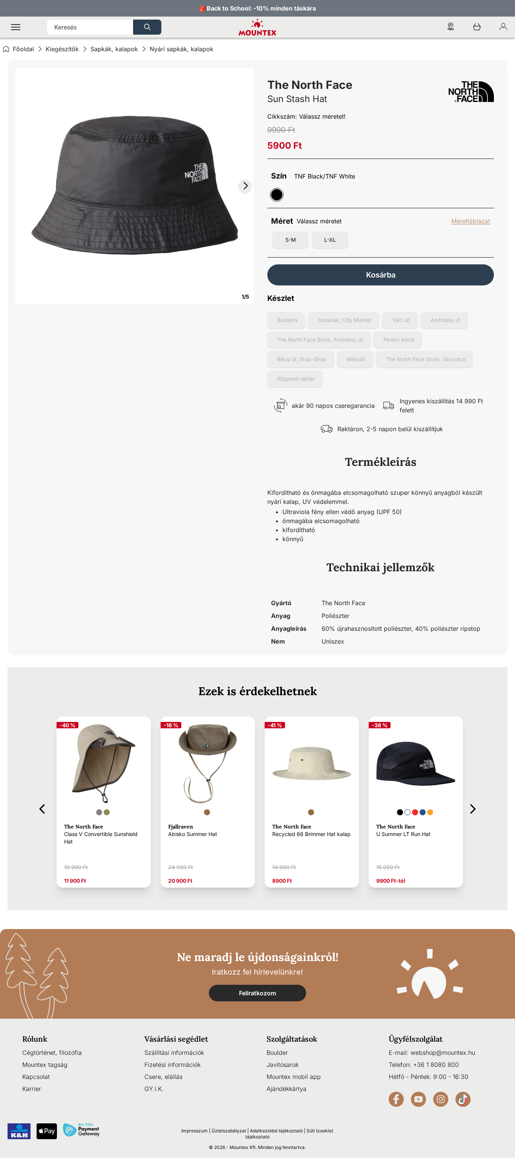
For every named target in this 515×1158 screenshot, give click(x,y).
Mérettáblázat (470, 221)
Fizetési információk (172, 1064)
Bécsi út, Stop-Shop (301, 359)
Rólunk (35, 1039)
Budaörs (287, 320)
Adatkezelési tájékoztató (276, 1131)
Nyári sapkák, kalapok (181, 49)
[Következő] (473, 807)
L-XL (330, 239)
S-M (290, 239)
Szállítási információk (174, 1052)
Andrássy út (445, 320)
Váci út (400, 320)
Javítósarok (283, 1064)
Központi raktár (296, 378)
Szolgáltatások (292, 1039)
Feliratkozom (257, 993)
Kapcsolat (36, 1076)
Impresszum (194, 1131)
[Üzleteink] (450, 27)
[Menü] (15, 27)
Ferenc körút (398, 339)
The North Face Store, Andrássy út (320, 339)
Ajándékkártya (287, 1088)
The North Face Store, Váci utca (425, 359)
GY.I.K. (154, 1088)
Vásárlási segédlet (176, 1039)
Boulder (277, 1052)
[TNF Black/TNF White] (276, 194)
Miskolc (356, 359)
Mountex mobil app (294, 1076)
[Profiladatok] (503, 27)
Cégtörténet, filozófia (52, 1052)
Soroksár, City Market (344, 320)
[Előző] (42, 807)
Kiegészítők (62, 49)
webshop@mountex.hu (443, 1052)
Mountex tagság (44, 1064)
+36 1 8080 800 (436, 1064)
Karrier (31, 1088)
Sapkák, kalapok (114, 49)
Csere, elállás (163, 1076)
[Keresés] (147, 27)
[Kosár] (477, 27)
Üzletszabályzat (229, 1131)
